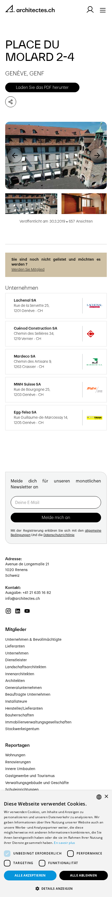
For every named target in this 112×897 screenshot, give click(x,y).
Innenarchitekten (19, 674)
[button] (14, 155)
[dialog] (56, 844)
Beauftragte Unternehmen (27, 694)
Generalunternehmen (23, 688)
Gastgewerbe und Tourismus (30, 776)
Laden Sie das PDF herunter (42, 88)
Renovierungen (18, 762)
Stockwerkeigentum (22, 729)
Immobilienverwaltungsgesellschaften (38, 722)
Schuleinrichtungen (22, 790)
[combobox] (99, 797)
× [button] (106, 797)
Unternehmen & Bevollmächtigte (33, 640)
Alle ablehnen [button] (83, 875)
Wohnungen (15, 755)
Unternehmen (16, 653)
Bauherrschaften (19, 715)
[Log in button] (90, 9)
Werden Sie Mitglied (28, 270)
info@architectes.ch (22, 599)
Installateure (16, 701)
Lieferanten (15, 646)
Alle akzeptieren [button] (30, 875)
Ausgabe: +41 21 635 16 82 (28, 593)
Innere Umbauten (20, 769)
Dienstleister (16, 660)
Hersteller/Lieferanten (24, 708)
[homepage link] (30, 9)
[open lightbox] (56, 155)
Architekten (15, 681)
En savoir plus (64, 843)
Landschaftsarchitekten (25, 667)
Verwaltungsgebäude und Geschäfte (37, 783)
